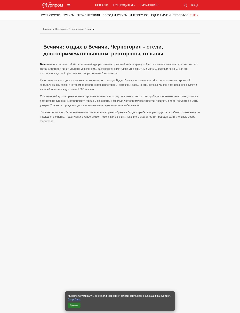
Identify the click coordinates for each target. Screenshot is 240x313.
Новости (101, 5)
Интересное (139, 15)
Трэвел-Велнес (184, 15)
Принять (74, 305)
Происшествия (88, 15)
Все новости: (51, 15)
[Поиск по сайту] (185, 5)
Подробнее (74, 299)
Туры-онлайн (150, 5)
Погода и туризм (115, 15)
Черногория (77, 29)
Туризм (69, 15)
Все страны (61, 29)
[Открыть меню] (69, 5)
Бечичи (91, 29)
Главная (47, 29)
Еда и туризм (161, 15)
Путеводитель (124, 5)
